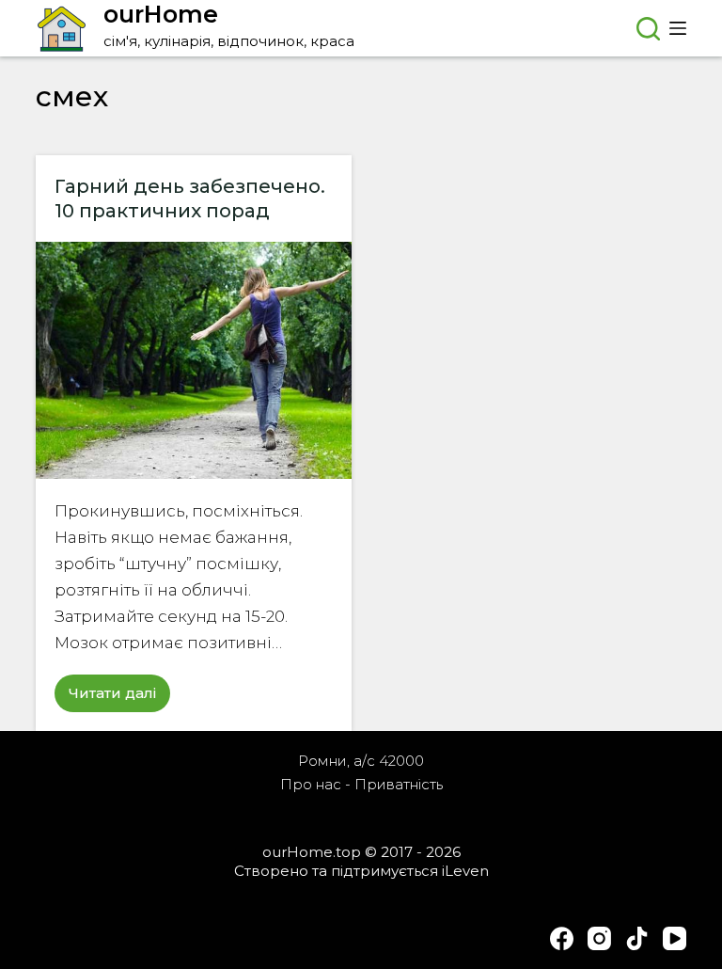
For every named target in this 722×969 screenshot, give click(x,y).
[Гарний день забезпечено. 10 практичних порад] (194, 360)
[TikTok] (637, 938)
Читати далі (119, 698)
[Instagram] (599, 938)
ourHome (160, 14)
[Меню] (677, 28)
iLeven (465, 871)
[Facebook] (561, 938)
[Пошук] (648, 28)
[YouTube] (674, 938)
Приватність (398, 784)
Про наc (310, 784)
